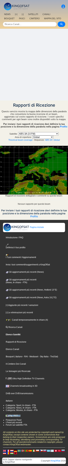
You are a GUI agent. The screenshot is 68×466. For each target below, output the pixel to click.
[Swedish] (19, 450)
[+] (16, 14)
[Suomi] (52, 450)
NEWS (7, 14)
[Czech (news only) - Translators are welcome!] (41, 450)
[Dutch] (11, 450)
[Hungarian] (11, 453)
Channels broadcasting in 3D (23, 386)
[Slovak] (44, 450)
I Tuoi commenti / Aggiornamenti (21, 257)
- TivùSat (52, 356)
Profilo (63, 126)
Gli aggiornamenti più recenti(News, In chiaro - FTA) (21, 281)
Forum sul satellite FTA (16, 425)
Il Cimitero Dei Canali (16, 364)
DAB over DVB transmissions (19, 393)
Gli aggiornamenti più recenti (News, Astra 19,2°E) (32, 297)
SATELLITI (33, 14)
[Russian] (63, 450)
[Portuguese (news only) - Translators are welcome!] (26, 450)
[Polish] (37, 450)
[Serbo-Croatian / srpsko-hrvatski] (4, 453)
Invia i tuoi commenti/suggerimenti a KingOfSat (28, 264)
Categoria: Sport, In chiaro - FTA (21, 405)
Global (57, 140)
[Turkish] (59, 450)
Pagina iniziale (36, 227)
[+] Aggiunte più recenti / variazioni (22, 305)
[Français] (8, 450)
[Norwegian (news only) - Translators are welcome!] (22, 450)
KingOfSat (55, 461)
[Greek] (48, 450)
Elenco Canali (12, 349)
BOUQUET (9, 18)
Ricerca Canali (15, 327)
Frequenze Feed (13, 420)
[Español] (30, 450)
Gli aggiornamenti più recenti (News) (26, 272)
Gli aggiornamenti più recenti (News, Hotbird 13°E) (33, 290)
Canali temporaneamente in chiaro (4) (29, 320)
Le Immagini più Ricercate (18, 371)
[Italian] (33, 450)
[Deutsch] (15, 450)
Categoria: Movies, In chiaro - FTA (22, 410)
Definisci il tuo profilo (15, 247)
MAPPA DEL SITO (52, 18)
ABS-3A (48, 140)
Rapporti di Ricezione (16, 342)
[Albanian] (15, 453)
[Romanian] (8, 453)
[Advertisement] (34, 65)
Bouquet (10, 356)
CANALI (46, 14)
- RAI (25, 356)
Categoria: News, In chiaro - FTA (21, 408)
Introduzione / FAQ (14, 237)
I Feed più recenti (14, 422)
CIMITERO (34, 18)
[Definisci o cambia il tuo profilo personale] (63, 6)
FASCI (22, 18)
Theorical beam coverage (20, 140)
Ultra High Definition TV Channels (28, 378)
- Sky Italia (43, 356)
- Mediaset (33, 356)
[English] (4, 450)
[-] (23, 14)
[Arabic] (55, 450)
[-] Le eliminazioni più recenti (19, 312)
